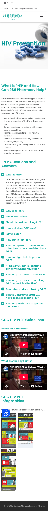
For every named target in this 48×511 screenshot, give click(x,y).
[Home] (12, 19)
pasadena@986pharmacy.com (26, 9)
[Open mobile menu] (42, 17)
